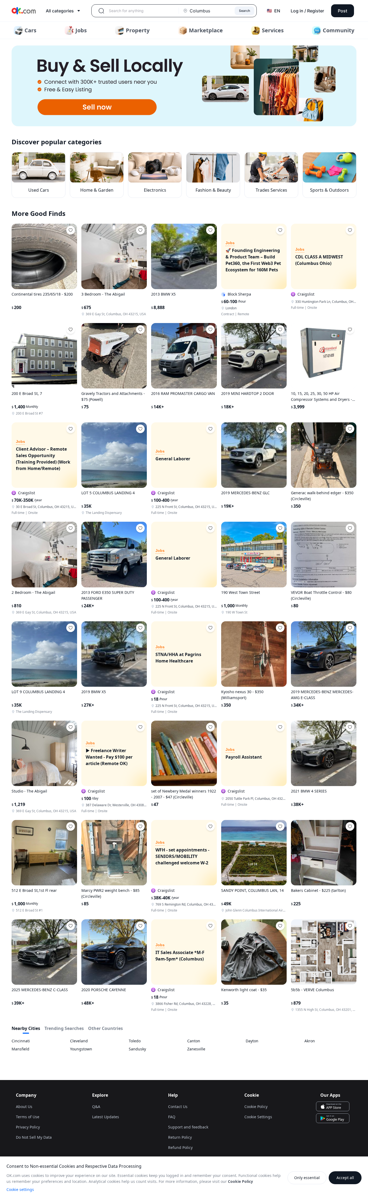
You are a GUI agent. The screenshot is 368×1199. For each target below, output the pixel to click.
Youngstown (81, 1048)
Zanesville (196, 1048)
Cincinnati (21, 1040)
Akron (309, 1040)
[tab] (26, 1029)
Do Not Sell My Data (34, 1137)
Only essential (307, 1177)
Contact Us (178, 1106)
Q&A (96, 1106)
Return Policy (180, 1137)
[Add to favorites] (70, 230)
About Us (24, 1106)
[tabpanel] (184, 1045)
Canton (193, 1040)
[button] (184, 85)
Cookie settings (20, 1189)
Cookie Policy (256, 1106)
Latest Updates (105, 1116)
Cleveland (79, 1040)
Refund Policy (180, 1147)
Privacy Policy (28, 1127)
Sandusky (137, 1048)
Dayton (252, 1040)
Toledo (135, 1040)
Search (244, 11)
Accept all (345, 1177)
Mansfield (20, 1048)
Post (342, 10)
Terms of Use (27, 1116)
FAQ (171, 1116)
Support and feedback (188, 1127)
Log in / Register (307, 10)
